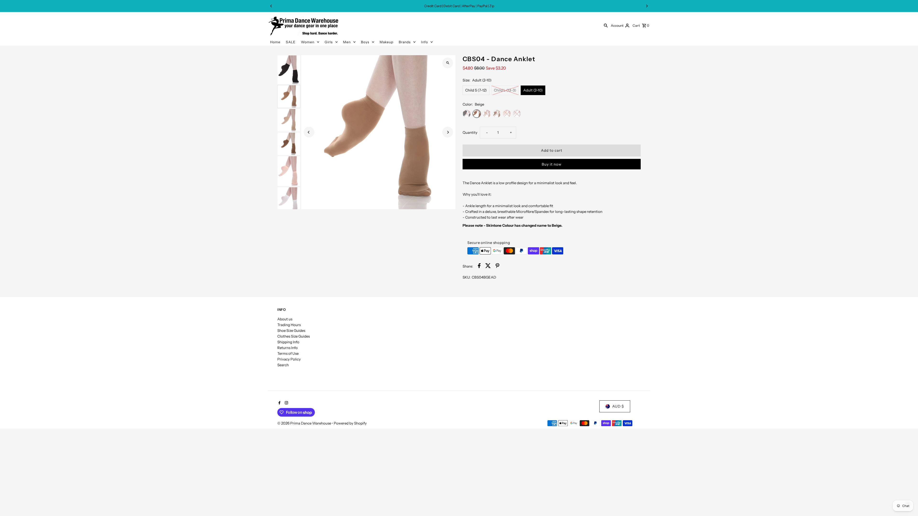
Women (307, 42)
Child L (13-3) (505, 90)
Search (283, 365)
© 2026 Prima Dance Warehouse (304, 423)
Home (275, 42)
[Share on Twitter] (488, 266)
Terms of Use (288, 353)
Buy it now (552, 164)
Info (424, 42)
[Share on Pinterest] (497, 266)
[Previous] (271, 6)
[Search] (606, 25)
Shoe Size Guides (291, 330)
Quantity (470, 132)
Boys (365, 42)
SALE (290, 42)
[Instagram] (286, 403)
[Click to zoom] (447, 63)
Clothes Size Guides (293, 336)
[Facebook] (278, 403)
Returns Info (287, 347)
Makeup (386, 42)
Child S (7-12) (476, 90)
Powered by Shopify (350, 423)
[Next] (646, 6)
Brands (405, 42)
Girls (329, 42)
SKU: (466, 277)
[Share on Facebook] (479, 266)
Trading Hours (289, 324)
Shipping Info (288, 342)
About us (284, 319)
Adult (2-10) (533, 90)
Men (347, 42)
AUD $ (618, 406)
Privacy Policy (289, 359)
